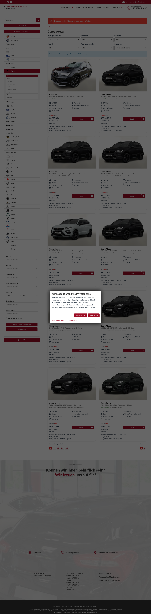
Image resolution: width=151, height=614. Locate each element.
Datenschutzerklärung (59, 320)
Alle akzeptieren (81, 315)
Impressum (73, 320)
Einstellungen (94, 315)
